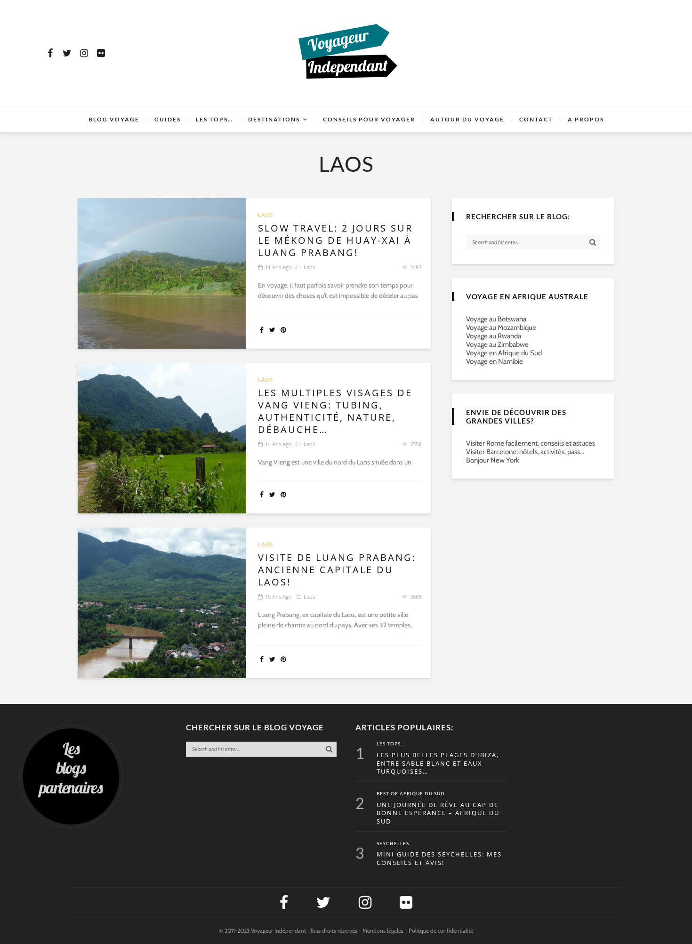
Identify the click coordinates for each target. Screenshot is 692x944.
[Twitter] (66, 53)
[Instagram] (83, 53)
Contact (536, 119)
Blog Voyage (114, 119)
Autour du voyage (467, 119)
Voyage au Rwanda (493, 336)
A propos (586, 119)
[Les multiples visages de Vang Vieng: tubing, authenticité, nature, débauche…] (162, 438)
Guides (167, 119)
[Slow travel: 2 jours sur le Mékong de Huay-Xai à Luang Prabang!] (162, 273)
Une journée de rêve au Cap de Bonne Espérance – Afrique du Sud (438, 813)
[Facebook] (49, 53)
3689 (415, 596)
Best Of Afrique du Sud (411, 794)
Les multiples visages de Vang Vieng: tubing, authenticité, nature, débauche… (335, 411)
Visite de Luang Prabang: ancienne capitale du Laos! (337, 570)
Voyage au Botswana (496, 319)
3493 (415, 267)
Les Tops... (391, 744)
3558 (415, 444)
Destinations (274, 119)
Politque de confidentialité (441, 930)
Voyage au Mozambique (501, 327)
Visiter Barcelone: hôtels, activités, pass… (525, 452)
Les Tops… (214, 119)
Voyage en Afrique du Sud (504, 353)
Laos (265, 214)
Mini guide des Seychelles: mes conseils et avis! (439, 858)
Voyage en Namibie (494, 361)
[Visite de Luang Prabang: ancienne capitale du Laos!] (162, 603)
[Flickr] (100, 53)
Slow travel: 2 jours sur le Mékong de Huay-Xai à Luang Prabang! (335, 240)
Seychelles (393, 843)
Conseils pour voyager (369, 119)
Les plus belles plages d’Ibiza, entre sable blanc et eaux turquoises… (438, 763)
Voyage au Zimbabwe (497, 344)
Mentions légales (382, 930)
